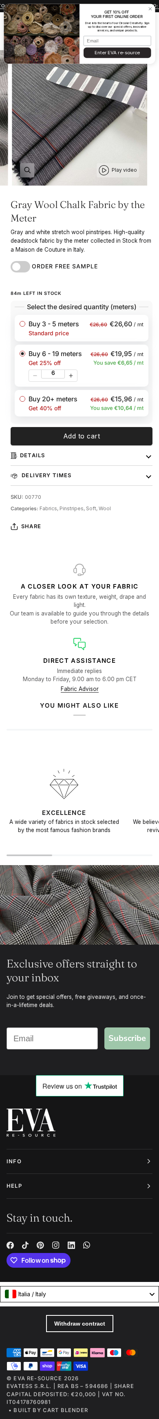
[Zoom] (27, 170)
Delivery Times (46, 475)
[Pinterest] (40, 1245)
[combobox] (79, 1294)
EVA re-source (37, 1378)
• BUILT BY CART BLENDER (48, 1410)
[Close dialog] (150, 8)
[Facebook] (10, 1245)
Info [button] (14, 1161)
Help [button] (14, 1185)
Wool (105, 508)
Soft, (92, 508)
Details (32, 455)
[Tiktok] (25, 1245)
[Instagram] (56, 1245)
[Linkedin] (71, 1245)
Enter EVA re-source (117, 52)
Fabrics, (50, 508)
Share (31, 526)
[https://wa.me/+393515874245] (87, 1245)
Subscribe (127, 1038)
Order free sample (65, 266)
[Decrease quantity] (35, 375)
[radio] (81, 328)
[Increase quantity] (71, 375)
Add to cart (81, 436)
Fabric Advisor (80, 689)
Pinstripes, (73, 508)
